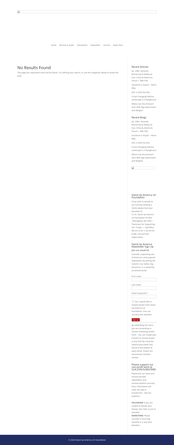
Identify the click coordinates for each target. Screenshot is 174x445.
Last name (136, 284)
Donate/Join (82, 45)
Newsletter (95, 45)
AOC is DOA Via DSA (141, 92)
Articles (106, 45)
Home (53, 45)
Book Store (118, 45)
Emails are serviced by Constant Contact (142, 354)
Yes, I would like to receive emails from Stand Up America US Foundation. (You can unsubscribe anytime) (143, 308)
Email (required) (140, 293)
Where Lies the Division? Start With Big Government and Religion (144, 107)
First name (136, 276)
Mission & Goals (66, 45)
